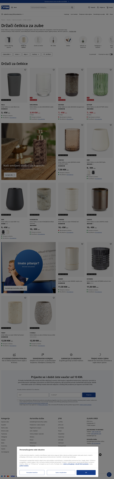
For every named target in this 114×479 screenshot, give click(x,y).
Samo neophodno (61, 472)
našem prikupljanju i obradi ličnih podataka (75, 464)
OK (86, 472)
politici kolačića (24, 466)
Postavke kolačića (32, 472)
